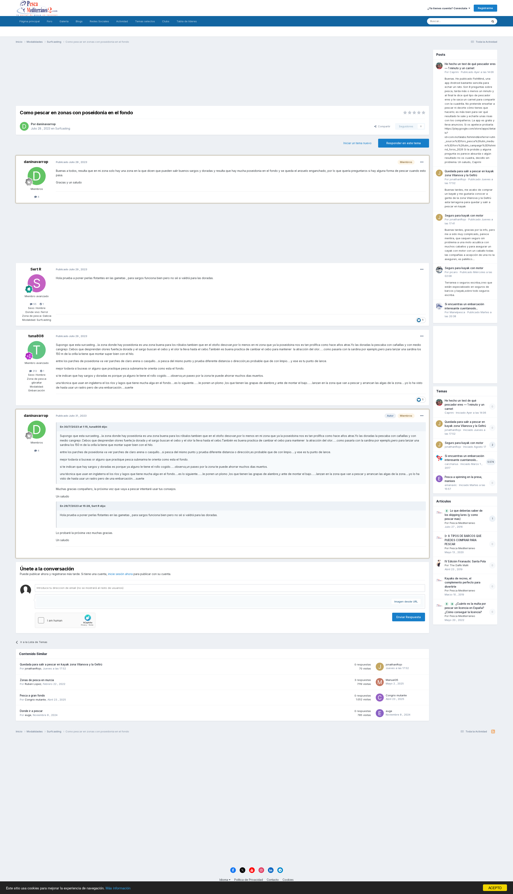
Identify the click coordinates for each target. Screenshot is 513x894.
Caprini (454, 72)
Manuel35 (392, 679)
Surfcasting (62, 128)
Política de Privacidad (248, 879)
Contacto (273, 879)
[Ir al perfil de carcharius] (439, 457)
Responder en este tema (403, 143)
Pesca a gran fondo (32, 695)
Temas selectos (145, 21)
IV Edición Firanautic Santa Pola (465, 561)
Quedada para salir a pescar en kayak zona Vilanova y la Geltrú (61, 664)
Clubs (165, 21)
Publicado (477, 72)
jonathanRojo (33, 668)
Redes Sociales (99, 21)
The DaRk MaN (459, 565)
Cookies (288, 879)
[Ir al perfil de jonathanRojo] (380, 667)
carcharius (451, 464)
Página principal (29, 21)
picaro (454, 272)
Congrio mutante (35, 699)
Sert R (35, 269)
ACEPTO (495, 887)
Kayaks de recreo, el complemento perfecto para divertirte (462, 582)
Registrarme (485, 8)
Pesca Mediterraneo (462, 522)
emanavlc (451, 485)
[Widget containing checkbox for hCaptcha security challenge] (65, 620)
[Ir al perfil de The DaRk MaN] (439, 563)
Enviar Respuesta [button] (408, 617)
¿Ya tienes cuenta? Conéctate (448, 8)
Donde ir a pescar (31, 711)
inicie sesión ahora (120, 574)
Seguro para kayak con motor (464, 215)
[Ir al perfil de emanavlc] (439, 478)
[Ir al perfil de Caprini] (439, 65)
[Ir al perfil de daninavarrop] (24, 126)
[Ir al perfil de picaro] (439, 269)
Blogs (79, 21)
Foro (49, 21)
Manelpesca (457, 312)
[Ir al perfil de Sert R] (37, 283)
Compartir (383, 126)
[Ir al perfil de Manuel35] (380, 682)
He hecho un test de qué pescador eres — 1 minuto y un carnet (464, 404)
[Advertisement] (222, 78)
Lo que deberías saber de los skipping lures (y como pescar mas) (464, 515)
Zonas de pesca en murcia (37, 680)
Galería (64, 21)
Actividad (122, 21)
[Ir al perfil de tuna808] (37, 350)
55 (34, 304)
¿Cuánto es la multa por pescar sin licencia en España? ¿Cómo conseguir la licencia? (465, 608)
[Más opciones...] (422, 162)
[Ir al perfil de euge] (380, 713)
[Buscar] (492, 21)
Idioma (224, 879)
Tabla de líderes (187, 21)
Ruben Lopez (33, 683)
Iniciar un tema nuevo (357, 143)
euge (28, 715)
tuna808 (36, 336)
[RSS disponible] (493, 731)
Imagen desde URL (406, 601)
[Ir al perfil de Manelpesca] (439, 306)
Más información (118, 887)
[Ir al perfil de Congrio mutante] (380, 698)
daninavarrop (46, 124)
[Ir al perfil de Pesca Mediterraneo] (439, 512)
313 (34, 371)
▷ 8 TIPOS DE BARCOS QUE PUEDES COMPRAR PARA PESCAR (463, 540)
